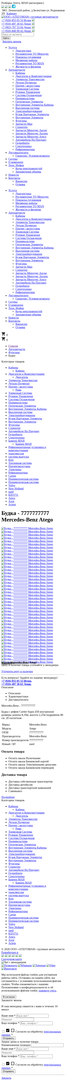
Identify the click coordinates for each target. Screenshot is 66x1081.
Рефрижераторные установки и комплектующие (27, 449)
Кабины (13, 367)
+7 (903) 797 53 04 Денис (16, 27)
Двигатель (21, 377)
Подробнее (8, 797)
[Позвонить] (9, 965)
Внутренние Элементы (22, 421)
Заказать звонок (11, 41)
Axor (11, 501)
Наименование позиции (15, 1045)
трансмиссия (16, 453)
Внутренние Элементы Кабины (27, 408)
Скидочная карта (11, 959)
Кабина (19, 370)
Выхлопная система (20, 412)
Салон (12, 475)
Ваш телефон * (10, 1023)
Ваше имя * (8, 1015)
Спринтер (14, 428)
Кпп (11, 459)
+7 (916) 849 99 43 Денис (16, 30)
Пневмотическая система (23, 482)
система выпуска (18, 456)
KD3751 (13, 494)
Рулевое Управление (20, 396)
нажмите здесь (47, 990)
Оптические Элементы (22, 405)
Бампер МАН (16, 440)
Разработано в (9, 952)
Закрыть (6, 1077)
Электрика (14, 469)
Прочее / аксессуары (20, 386)
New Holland (16, 488)
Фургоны (14, 424)
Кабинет (12, 13)
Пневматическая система (23, 478)
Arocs (11, 498)
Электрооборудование (21, 415)
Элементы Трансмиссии (22, 380)
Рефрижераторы (18, 472)
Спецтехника (16, 437)
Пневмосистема (17, 402)
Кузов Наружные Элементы (25, 418)
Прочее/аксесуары (19, 466)
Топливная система (20, 463)
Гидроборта (15, 434)
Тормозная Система (20, 393)
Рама (18, 389)
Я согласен (9, 997)
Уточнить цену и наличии (17, 671)
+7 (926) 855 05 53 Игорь (16, 20)
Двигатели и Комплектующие (26, 373)
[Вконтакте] (9, 968)
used (11, 491)
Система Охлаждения (21, 399)
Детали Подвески (19, 383)
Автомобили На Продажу (23, 431)
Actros (12, 504)
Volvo (11, 485)
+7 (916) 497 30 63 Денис (16, 23)
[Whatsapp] (25, 965)
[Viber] (50, 965)
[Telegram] (39, 965)
